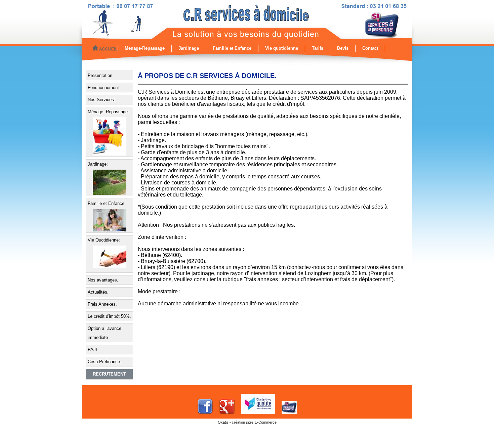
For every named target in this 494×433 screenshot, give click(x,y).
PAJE (93, 349)
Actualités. (98, 292)
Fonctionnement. (104, 87)
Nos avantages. (103, 280)
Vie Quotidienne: (104, 240)
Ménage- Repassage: (108, 111)
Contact (370, 48)
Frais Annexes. (102, 304)
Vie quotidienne (281, 48)
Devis (342, 48)
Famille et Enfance (232, 48)
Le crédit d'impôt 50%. (109, 316)
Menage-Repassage (145, 48)
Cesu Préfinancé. (104, 361)
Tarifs (317, 48)
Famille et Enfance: (107, 203)
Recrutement (109, 374)
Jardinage (188, 48)
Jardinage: (98, 164)
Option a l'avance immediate (104, 333)
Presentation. (101, 75)
